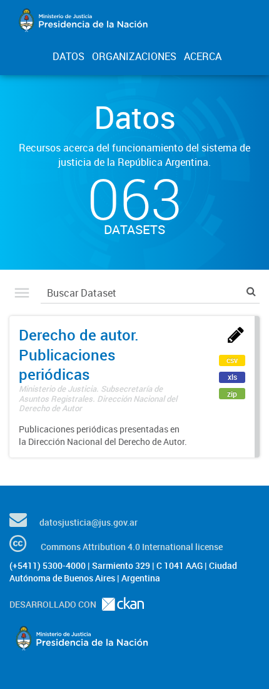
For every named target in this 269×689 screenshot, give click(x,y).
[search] (251, 291)
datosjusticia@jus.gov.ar (88, 522)
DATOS (68, 56)
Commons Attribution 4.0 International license (132, 547)
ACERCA (202, 56)
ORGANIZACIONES (134, 56)
